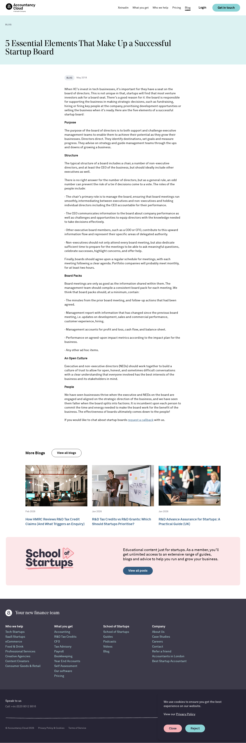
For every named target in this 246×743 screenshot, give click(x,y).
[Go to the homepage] (20, 7)
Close (173, 728)
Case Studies (161, 637)
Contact (157, 647)
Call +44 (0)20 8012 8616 (20, 706)
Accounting (62, 632)
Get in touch (226, 8)
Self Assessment (65, 666)
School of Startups (116, 626)
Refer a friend (161, 651)
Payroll (59, 651)
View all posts (137, 570)
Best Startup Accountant (169, 661)
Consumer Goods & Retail (22, 666)
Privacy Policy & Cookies (51, 728)
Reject (195, 728)
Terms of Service (77, 728)
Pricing (176, 7)
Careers (157, 642)
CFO (57, 642)
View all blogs (66, 453)
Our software (63, 671)
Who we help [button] (160, 7)
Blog (188, 7)
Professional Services (20, 651)
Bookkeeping (63, 656)
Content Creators (17, 661)
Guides (108, 637)
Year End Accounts (67, 661)
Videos (107, 647)
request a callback (140, 420)
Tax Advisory (62, 647)
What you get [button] (141, 7)
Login (202, 7)
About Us (158, 632)
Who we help (14, 626)
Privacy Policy (185, 714)
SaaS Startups (15, 637)
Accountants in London (168, 656)
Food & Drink (14, 647)
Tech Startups (15, 632)
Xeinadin (123, 7)
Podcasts (109, 642)
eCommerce (13, 642)
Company (158, 626)
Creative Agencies (17, 656)
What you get (63, 626)
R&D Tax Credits (65, 637)
